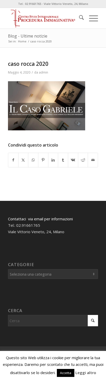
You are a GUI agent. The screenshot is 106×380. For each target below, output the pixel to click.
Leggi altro (85, 372)
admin (43, 72)
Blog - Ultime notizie (27, 36)
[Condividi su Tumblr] (63, 160)
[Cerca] (79, 18)
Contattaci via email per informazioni (40, 218)
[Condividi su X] (23, 160)
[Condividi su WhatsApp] (33, 160)
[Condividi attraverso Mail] (93, 160)
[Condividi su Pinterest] (43, 160)
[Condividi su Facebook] (13, 160)
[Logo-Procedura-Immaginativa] (44, 18)
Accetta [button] (65, 372)
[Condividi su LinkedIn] (53, 160)
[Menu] (91, 18)
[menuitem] (79, 18)
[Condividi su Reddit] (83, 160)
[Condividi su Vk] (73, 160)
